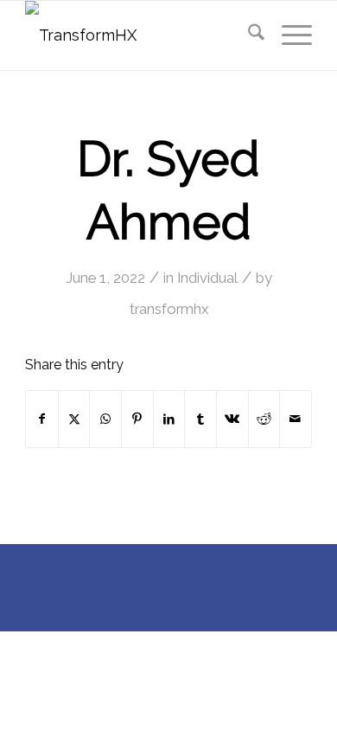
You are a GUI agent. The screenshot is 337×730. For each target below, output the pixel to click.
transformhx (169, 308)
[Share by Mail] (295, 419)
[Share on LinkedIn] (169, 419)
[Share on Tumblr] (200, 419)
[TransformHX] (139, 35)
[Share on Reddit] (264, 419)
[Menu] (288, 35)
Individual (207, 277)
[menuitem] (247, 35)
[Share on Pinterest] (137, 419)
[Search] (247, 35)
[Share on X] (74, 419)
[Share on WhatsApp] (105, 419)
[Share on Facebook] (42, 419)
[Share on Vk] (232, 419)
